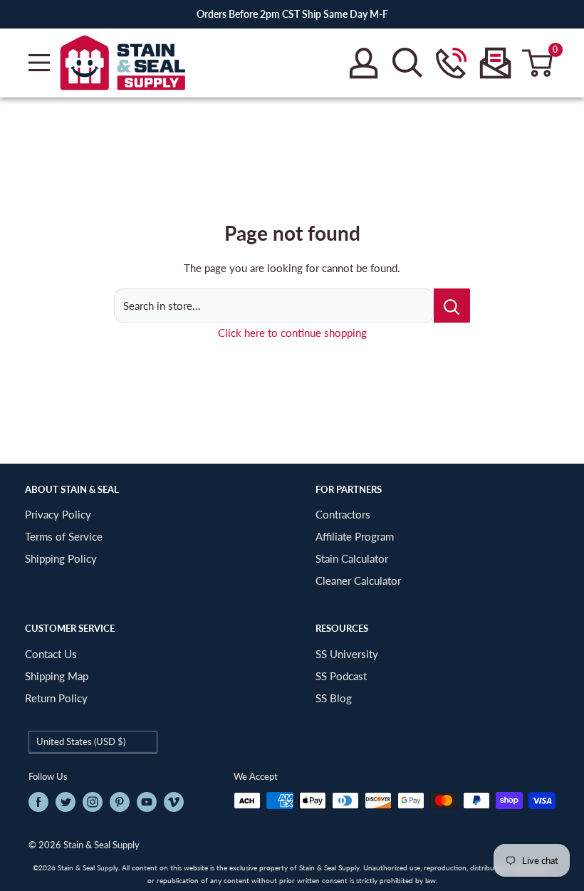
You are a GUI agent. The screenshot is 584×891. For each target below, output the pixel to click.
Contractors (343, 514)
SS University (347, 653)
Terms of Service (64, 536)
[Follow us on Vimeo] (174, 802)
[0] (538, 63)
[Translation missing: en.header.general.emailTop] (495, 63)
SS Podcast (341, 675)
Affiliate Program (355, 536)
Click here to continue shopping (292, 332)
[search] (407, 63)
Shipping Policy (61, 558)
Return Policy (56, 698)
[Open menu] (39, 62)
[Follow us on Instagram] (93, 802)
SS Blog (334, 698)
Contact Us (51, 653)
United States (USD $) (80, 741)
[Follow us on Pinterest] (120, 802)
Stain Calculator (352, 558)
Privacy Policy (58, 514)
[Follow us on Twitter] (65, 802)
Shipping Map (56, 675)
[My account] (363, 63)
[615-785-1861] (451, 63)
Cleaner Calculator (358, 580)
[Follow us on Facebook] (38, 802)
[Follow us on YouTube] (147, 802)
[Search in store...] (452, 305)
